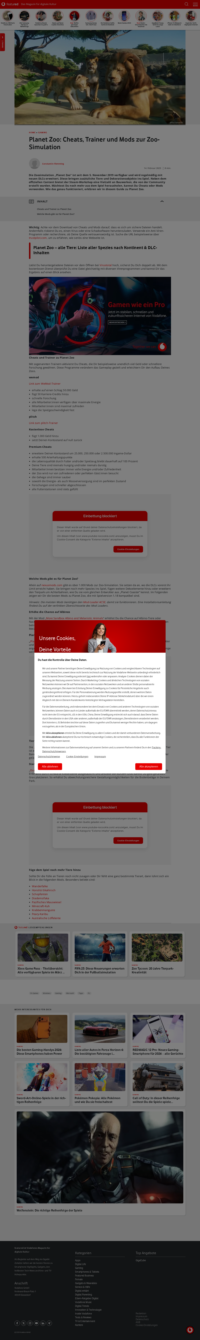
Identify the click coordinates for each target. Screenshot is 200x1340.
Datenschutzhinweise (49, 756)
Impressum (100, 756)
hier (89, 676)
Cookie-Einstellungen (77, 756)
